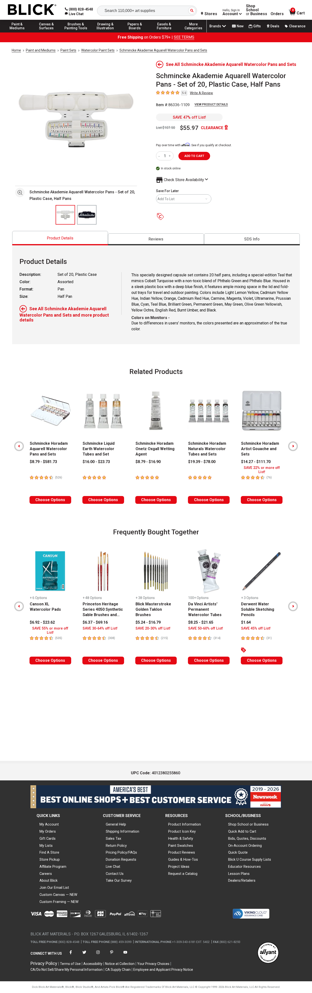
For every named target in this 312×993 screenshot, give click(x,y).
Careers (45, 873)
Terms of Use (70, 964)
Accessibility (92, 964)
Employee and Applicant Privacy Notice (163, 970)
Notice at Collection (120, 964)
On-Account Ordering (245, 845)
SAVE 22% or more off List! (262, 470)
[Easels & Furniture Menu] (164, 32)
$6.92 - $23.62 (42, 622)
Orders (277, 14)
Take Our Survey (119, 880)
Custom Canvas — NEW (58, 894)
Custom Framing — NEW (58, 902)
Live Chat (113, 866)
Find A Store (49, 852)
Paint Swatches (180, 845)
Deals (274, 26)
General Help (116, 824)
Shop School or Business (248, 824)
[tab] (60, 238)
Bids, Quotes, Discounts (247, 838)
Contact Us (115, 873)
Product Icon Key (182, 831)
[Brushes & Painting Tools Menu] (75, 32)
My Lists (46, 845)
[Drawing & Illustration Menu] (105, 32)
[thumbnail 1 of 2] (65, 215)
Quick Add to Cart (242, 831)
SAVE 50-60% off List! (205, 628)
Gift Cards (47, 838)
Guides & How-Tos (183, 859)
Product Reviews (181, 852)
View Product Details (211, 104)
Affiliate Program (52, 866)
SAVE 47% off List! (189, 117)
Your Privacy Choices (153, 964)
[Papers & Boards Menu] (134, 32)
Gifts (257, 26)
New (240, 26)
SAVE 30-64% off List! (100, 628)
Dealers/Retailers (241, 880)
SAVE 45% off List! (256, 628)
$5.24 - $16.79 (148, 622)
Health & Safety (180, 838)
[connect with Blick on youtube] (125, 955)
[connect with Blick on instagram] (98, 955)
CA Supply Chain (118, 970)
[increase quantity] (170, 156)
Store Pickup (49, 859)
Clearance (297, 26)
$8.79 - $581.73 (43, 461)
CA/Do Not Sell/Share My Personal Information (66, 970)
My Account (49, 824)
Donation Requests (121, 859)
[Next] (293, 446)
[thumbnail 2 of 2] (87, 215)
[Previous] (19, 446)
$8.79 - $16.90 (148, 461)
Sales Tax (113, 838)
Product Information (184, 824)
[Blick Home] (32, 10)
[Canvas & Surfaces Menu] (46, 32)
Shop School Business (256, 10)
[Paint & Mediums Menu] (17, 32)
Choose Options (50, 499)
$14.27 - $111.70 (256, 461)
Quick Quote (238, 852)
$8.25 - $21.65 (200, 622)
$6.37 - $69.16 (95, 622)
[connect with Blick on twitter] (84, 955)
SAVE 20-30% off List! (153, 628)
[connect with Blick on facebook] (71, 955)
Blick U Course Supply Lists (249, 859)
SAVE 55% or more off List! (50, 630)
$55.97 (189, 127)
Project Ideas (178, 866)
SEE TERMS (184, 37)
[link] (74, 14)
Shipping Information (122, 831)
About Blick (48, 880)
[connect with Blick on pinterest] (112, 955)
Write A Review (201, 93)
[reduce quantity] (160, 156)
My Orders (47, 831)
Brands (215, 26)
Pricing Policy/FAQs (121, 852)
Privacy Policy (43, 963)
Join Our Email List (54, 887)
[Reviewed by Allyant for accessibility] (268, 953)
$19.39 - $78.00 (201, 461)
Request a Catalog (182, 873)
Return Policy (116, 845)
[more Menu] (193, 32)
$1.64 (246, 622)
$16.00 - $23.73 (96, 461)
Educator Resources (244, 866)
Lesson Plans (239, 873)
